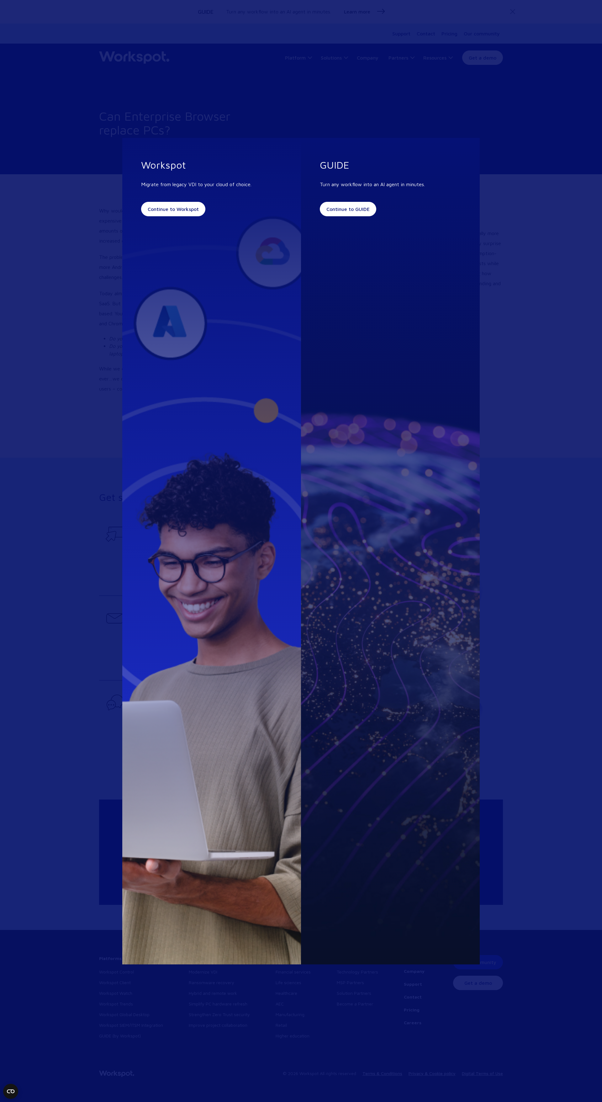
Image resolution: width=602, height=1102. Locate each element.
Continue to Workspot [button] (173, 209)
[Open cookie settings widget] (10, 1091)
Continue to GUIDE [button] (348, 209)
